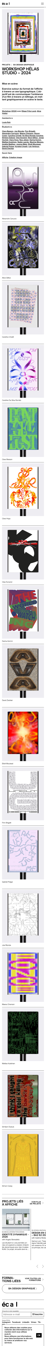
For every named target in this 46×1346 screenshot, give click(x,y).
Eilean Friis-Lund (29, 111)
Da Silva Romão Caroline (32, 136)
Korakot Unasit (21, 147)
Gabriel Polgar (8, 147)
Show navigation (42, 3)
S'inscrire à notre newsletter (10, 1311)
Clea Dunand (21, 138)
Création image (15, 157)
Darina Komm (35, 140)
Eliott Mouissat (34, 144)
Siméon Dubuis (8, 138)
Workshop (6, 111)
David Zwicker (8, 149)
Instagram (6, 1322)
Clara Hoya (13, 140)
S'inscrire (37, 1314)
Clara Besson (7, 131)
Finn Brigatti (30, 131)
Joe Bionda (19, 131)
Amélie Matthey (8, 144)
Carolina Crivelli (14, 136)
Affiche (5, 157)
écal (9, 1304)
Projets (6, 65)
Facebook (16, 1322)
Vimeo (33, 1322)
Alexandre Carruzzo (10, 133)
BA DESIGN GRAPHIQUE (23, 65)
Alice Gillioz (33, 138)
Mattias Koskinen (9, 142)
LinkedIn (25, 1322)
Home (5, 3)
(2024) (14, 111)
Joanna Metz (21, 144)
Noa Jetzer (24, 140)
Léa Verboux (33, 147)
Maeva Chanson (26, 133)
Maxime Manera (36, 142)
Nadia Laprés (23, 142)
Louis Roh (6, 122)
